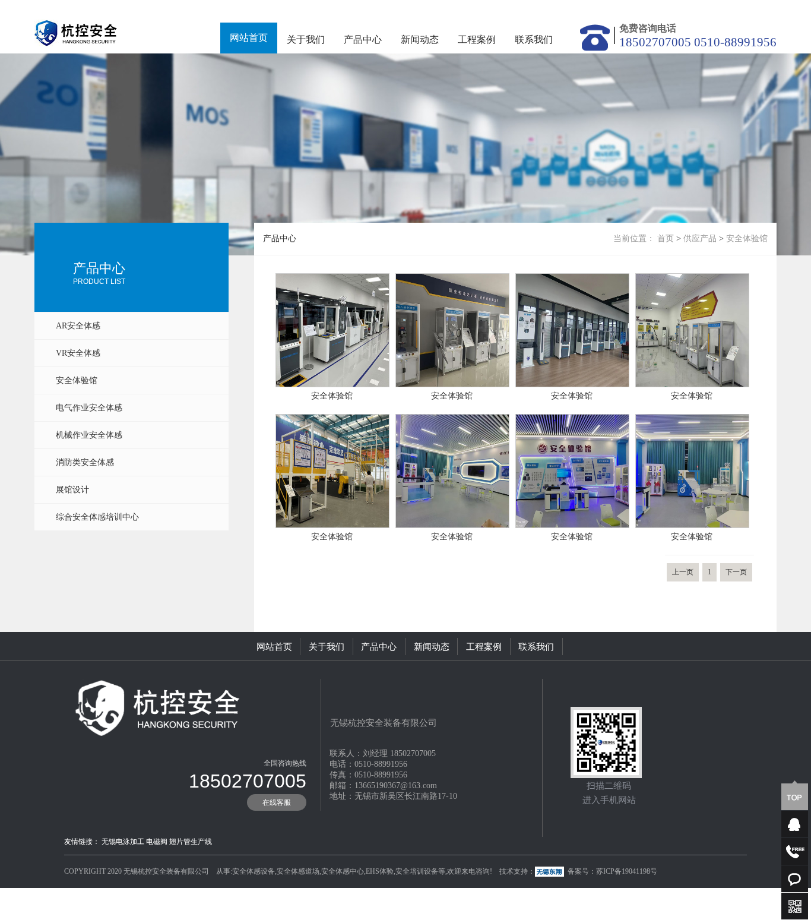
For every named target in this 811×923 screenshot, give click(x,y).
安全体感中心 (342, 871)
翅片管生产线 (190, 841)
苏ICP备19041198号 (626, 871)
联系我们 (534, 39)
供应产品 (700, 238)
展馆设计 (72, 489)
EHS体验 (380, 871)
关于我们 (306, 39)
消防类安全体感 (85, 462)
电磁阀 (156, 841)
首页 (665, 238)
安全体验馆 (76, 380)
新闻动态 (420, 39)
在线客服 (276, 802)
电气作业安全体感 (89, 407)
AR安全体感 (78, 325)
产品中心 (363, 39)
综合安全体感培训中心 (97, 517)
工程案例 (477, 39)
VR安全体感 (78, 353)
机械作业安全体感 (89, 435)
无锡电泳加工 (123, 841)
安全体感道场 (298, 871)
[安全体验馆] (332, 280)
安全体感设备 (253, 871)
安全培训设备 (416, 871)
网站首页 (249, 38)
